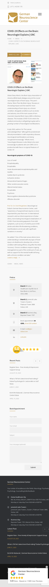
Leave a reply (12, 257)
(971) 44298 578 (16, 7)
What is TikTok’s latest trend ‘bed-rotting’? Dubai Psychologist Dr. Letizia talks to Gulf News (24, 381)
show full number (31, 323)
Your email (13, 426)
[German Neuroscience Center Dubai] (22, 17)
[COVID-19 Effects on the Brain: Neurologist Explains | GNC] (24, 71)
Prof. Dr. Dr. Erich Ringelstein (17, 206)
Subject (12, 435)
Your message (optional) (18, 444)
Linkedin (23, 337)
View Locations (15, 3)
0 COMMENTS (26, 55)
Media (17, 39)
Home (9, 39)
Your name (13, 417)
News (21, 264)
